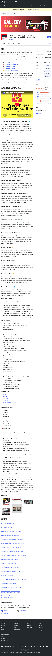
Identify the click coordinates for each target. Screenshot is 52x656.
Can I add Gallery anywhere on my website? (11, 547)
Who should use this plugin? (7, 523)
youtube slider (47, 76)
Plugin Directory (4, 5)
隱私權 (2, 630)
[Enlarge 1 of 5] (9, 499)
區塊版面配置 (17, 630)
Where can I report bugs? (7, 575)
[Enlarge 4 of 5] (20, 506)
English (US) (48, 65)
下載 (49, 37)
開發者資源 (29, 627)
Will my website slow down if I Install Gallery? (12, 531)
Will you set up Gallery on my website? (10, 535)
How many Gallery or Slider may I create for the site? (13, 555)
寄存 (2, 627)
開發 (19, 43)
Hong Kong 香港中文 (9, 646)
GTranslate (5, 400)
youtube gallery (47, 71)
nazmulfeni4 (23, 610)
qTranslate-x (6, 398)
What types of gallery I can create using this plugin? (13, 543)
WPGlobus (5, 404)
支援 (50, 43)
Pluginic (11, 39)
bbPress (3, 638)
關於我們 (3, 623)
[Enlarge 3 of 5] (20, 499)
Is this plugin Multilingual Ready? (8, 583)
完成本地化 (36, 9)
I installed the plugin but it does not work (10, 567)
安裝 (14, 43)
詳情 (4, 43)
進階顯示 (38, 80)
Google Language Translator (9, 402)
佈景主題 (16, 625)
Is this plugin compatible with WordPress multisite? (13, 587)
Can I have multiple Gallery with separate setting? (12, 551)
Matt (3, 636)
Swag (41, 630)
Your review (38, 103)
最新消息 (3, 625)
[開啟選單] (50, 2)
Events (41, 625)
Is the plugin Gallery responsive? (8, 563)
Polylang (5, 396)
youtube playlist (47, 73)
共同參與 (41, 623)
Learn (28, 623)
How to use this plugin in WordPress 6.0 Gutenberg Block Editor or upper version (10, 591)
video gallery (47, 68)
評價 (9, 43)
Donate (41, 627)
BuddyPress (4, 641)
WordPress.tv (30, 630)
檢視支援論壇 (39, 113)
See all (49, 103)
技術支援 (29, 625)
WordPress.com (5, 634)
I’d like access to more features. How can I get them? (13, 579)
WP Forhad (6, 613)
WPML (4, 394)
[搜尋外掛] (14, 13)
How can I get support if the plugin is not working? (13, 571)
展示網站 (16, 623)
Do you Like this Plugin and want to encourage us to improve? (9, 596)
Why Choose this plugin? (7, 527)
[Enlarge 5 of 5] (31, 499)
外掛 (15, 627)
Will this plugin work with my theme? (9, 559)
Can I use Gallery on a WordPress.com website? (12, 539)
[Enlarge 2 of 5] (9, 509)
